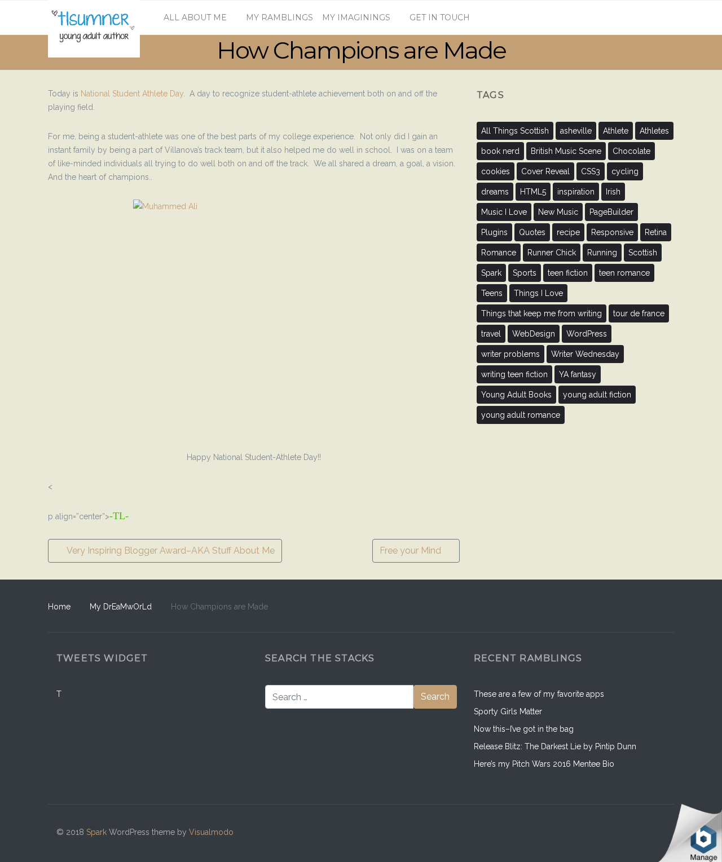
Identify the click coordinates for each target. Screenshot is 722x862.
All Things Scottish (515, 130)
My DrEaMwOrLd (121, 606)
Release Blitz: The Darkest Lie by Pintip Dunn (555, 746)
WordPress (586, 333)
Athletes (654, 130)
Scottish (642, 252)
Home (59, 606)
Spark (491, 272)
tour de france (638, 313)
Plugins (494, 232)
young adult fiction (597, 394)
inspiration (576, 191)
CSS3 (590, 171)
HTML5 (533, 191)
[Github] (607, 833)
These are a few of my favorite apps (539, 694)
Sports (524, 272)
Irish (613, 191)
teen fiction (568, 272)
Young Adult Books (516, 394)
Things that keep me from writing (541, 313)
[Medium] (630, 833)
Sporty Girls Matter (508, 711)
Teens (492, 293)
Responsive (612, 232)
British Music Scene (566, 151)
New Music (558, 211)
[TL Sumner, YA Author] (94, 17)
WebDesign (533, 333)
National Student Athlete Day (132, 93)
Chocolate (631, 151)
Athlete (615, 130)
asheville (576, 130)
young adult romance (520, 414)
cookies (495, 171)
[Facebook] (582, 833)
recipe (568, 232)
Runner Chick (551, 252)
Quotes (532, 232)
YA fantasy (577, 374)
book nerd (500, 151)
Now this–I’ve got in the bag (524, 728)
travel (491, 333)
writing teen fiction (514, 374)
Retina (656, 232)
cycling (625, 171)
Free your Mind (411, 550)
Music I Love (504, 211)
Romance (498, 252)
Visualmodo (211, 832)
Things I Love (538, 293)
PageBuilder (611, 211)
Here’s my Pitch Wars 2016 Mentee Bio (544, 763)
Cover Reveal (545, 171)
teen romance (624, 272)
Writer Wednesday (585, 354)
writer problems (510, 354)
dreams (495, 191)
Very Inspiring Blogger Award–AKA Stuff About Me (169, 550)
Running (602, 252)
